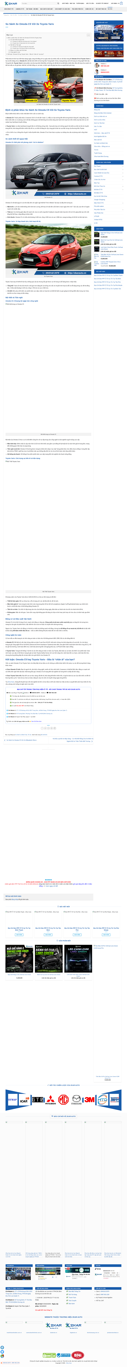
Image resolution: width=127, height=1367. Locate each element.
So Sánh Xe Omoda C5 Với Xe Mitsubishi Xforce (21, 740)
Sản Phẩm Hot (98, 213)
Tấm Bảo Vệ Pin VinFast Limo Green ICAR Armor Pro (107, 1077)
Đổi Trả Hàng (73, 1294)
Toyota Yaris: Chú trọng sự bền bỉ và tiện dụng (24, 48)
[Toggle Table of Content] (87, 35)
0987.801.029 (105, 1294)
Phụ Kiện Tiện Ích (77, 9)
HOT (95, 129)
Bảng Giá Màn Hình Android (102, 113)
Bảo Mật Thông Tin (74, 1291)
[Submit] (58, 3)
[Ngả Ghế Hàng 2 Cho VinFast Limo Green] (19, 959)
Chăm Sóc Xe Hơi (99, 179)
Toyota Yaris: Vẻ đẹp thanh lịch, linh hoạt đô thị (24, 43)
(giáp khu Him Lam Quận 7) (102, 84)
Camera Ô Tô (20, 9)
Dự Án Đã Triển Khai (100, 196)
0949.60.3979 (105, 1291)
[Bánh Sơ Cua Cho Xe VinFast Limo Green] (49, 959)
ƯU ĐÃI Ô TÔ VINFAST (102, 3)
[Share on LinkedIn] (54, 728)
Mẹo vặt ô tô (98, 139)
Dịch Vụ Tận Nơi (99, 123)
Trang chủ (6, 15)
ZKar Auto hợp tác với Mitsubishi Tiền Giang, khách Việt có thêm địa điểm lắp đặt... (112, 1255)
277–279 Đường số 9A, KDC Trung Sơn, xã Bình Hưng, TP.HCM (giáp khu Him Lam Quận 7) (41, 710)
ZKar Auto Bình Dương (101, 156)
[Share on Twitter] (45, 728)
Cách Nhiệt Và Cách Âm (62, 9)
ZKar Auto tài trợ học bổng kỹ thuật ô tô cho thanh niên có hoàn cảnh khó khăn (73, 1255)
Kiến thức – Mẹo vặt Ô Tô (102, 133)
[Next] (115, 1100)
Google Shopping (99, 199)
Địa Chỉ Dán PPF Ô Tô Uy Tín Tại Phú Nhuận (108, 285)
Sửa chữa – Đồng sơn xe (102, 146)
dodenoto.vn (53, 1332)
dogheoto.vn (73, 1332)
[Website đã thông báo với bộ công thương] (63, 1355)
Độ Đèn (36, 9)
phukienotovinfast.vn (112, 1332)
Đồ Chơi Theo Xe (101, 9)
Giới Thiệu (65, 3)
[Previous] (11, 1100)
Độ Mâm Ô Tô (98, 193)
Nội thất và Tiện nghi (16, 45)
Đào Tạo (72, 3)
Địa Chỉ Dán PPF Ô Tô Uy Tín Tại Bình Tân (107, 288)
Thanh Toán (72, 1297)
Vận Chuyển (72, 1300)
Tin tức (110, 9)
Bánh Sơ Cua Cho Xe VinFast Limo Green (48, 974)
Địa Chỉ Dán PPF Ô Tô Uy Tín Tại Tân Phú (107, 282)
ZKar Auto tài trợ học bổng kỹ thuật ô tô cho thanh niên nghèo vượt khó (13, 1255)
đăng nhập (14, 899)
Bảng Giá (97, 109)
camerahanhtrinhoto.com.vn (34, 1332)
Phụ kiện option (99, 206)
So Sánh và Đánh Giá (23, 15)
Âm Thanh (29, 9)
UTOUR (96, 216)
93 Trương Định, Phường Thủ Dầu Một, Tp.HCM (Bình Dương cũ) (34, 713)
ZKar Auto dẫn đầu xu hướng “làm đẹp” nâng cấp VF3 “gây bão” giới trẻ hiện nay (93, 1255)
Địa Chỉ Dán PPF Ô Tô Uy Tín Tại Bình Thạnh (108, 275)
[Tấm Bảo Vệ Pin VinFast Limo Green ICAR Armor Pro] (107, 1010)
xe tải (95, 223)
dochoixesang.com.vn (93, 1332)
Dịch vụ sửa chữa (99, 120)
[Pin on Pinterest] (51, 728)
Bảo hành (72, 1303)
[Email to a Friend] (48, 728)
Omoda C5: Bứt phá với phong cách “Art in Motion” (25, 41)
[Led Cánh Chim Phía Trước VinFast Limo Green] (78, 959)
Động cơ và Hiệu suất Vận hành (19, 50)
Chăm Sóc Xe (89, 9)
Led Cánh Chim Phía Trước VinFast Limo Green (78, 975)
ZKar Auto (11, 682)
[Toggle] (123, 166)
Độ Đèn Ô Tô (98, 189)
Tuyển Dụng (80, 3)
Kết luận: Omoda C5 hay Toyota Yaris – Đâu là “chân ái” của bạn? (26, 54)
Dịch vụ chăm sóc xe (100, 116)
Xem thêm (19, 934)
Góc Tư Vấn (90, 3)
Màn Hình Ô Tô (8, 9)
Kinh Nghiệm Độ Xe (100, 136)
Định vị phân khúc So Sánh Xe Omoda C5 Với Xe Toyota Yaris (25, 37)
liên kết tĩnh (44, 734)
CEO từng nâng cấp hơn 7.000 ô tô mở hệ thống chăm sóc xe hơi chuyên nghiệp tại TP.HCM (33, 1255)
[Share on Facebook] (42, 728)
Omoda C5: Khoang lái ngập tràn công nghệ (23, 46)
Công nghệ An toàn (15, 52)
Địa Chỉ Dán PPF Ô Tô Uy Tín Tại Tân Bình (107, 278)
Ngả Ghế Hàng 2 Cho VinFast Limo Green (19, 974)
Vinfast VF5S (98, 219)
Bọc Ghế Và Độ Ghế (46, 9)
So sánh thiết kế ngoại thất (17, 39)
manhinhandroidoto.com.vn (14, 1332)
